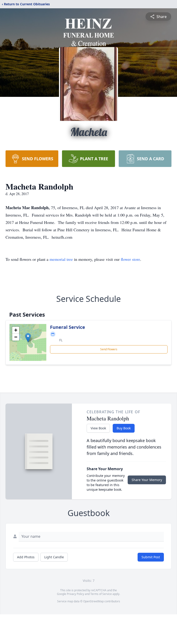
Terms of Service (101, 594)
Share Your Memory (147, 480)
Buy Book (124, 428)
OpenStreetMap (93, 601)
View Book (98, 428)
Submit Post (151, 557)
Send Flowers (108, 349)
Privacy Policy (75, 594)
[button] (28, 337)
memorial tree (61, 259)
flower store (130, 259)
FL (60, 340)
